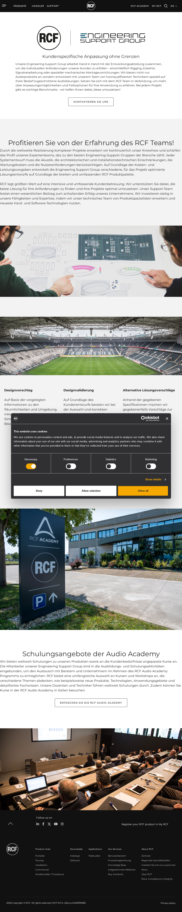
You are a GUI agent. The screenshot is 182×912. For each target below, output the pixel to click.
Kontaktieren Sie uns (90, 101)
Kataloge (75, 855)
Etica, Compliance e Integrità (156, 879)
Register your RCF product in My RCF (145, 824)
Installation (41, 865)
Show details (153, 479)
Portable (40, 855)
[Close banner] (167, 418)
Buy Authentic (116, 874)
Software (75, 860)
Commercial (42, 869)
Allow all (143, 490)
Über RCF (146, 874)
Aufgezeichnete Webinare (121, 869)
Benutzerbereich (117, 855)
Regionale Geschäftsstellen (155, 860)
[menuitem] (38, 6)
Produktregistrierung (119, 860)
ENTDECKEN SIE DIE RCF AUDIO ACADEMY (91, 702)
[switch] (71, 466)
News (144, 869)
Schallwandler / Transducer (49, 874)
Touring (39, 860)
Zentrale (145, 855)
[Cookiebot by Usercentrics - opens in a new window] (143, 418)
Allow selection (91, 490)
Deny (39, 490)
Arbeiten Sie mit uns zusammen (158, 865)
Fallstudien (94, 855)
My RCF (156, 6)
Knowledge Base (117, 865)
